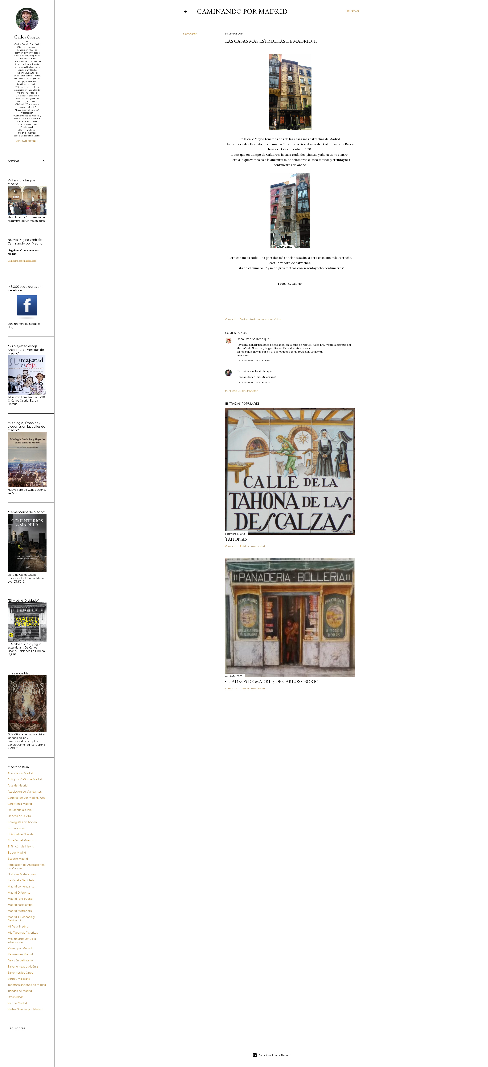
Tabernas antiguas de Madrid (27, 985)
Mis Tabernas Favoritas (23, 932)
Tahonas (236, 539)
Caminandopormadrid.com (22, 260)
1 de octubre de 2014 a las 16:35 (253, 360)
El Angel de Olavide (21, 834)
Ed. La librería (16, 828)
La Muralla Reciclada (21, 880)
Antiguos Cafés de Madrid (25, 779)
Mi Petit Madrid (18, 926)
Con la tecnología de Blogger (274, 1055)
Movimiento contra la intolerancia (22, 940)
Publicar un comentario (241, 391)
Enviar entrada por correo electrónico (260, 319)
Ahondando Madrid (20, 773)
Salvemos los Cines (20, 972)
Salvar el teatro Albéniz (23, 966)
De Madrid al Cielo (20, 810)
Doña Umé (244, 339)
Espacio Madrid (18, 858)
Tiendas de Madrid (20, 991)
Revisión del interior (21, 960)
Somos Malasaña (19, 978)
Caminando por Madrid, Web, (27, 797)
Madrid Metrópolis (20, 911)
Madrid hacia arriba (20, 905)
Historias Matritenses (22, 874)
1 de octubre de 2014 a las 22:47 (253, 382)
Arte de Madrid (17, 785)
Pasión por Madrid (20, 948)
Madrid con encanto (21, 886)
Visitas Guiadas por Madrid (25, 1009)
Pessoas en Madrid (20, 954)
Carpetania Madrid (20, 804)
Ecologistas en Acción (22, 822)
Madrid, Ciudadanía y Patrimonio (21, 918)
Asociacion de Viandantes (25, 791)
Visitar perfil (27, 141)
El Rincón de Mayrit (21, 846)
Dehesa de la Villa (19, 816)
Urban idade (16, 997)
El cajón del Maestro (21, 840)
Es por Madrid (17, 852)
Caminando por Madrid (242, 11)
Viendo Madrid (17, 1003)
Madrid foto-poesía (20, 898)
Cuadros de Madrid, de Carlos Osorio (272, 681)
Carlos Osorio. (245, 371)
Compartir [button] (190, 34)
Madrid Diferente (19, 892)
